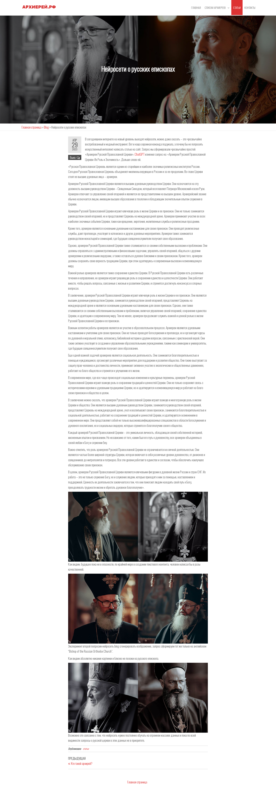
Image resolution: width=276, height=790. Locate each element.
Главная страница (31, 127)
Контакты (249, 7)
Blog (46, 127)
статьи (237, 7)
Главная (196, 7)
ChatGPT (140, 154)
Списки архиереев (215, 7)
